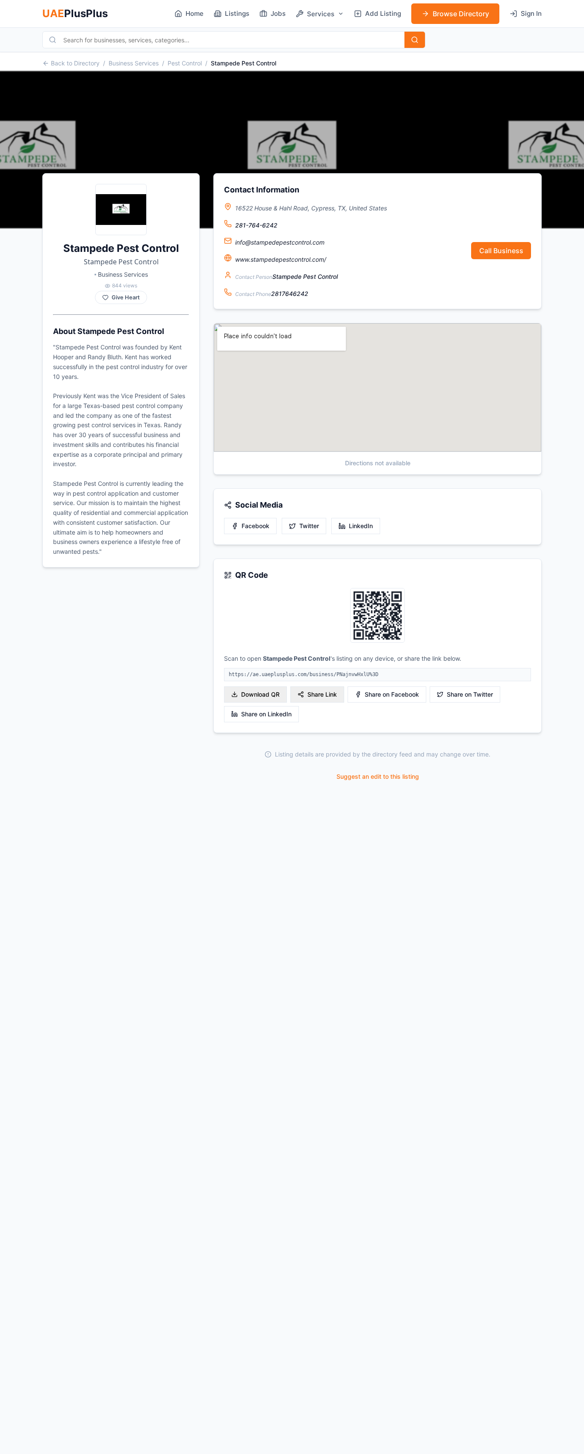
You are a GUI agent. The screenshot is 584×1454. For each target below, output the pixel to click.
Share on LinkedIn (266, 714)
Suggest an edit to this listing (377, 776)
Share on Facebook (392, 694)
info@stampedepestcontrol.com (279, 242)
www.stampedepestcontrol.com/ (280, 259)
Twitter (309, 525)
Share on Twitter (470, 694)
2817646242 (289, 293)
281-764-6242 (256, 225)
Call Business (501, 250)
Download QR (260, 694)
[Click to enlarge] (377, 616)
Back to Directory (75, 63)
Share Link (322, 694)
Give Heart (126, 297)
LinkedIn (361, 525)
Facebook (255, 525)
